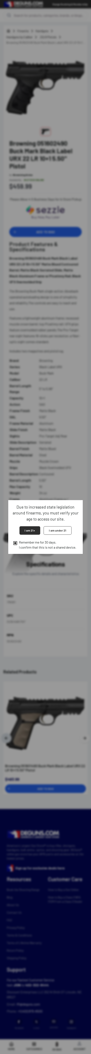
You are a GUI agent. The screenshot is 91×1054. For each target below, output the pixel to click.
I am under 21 (57, 530)
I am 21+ (30, 530)
